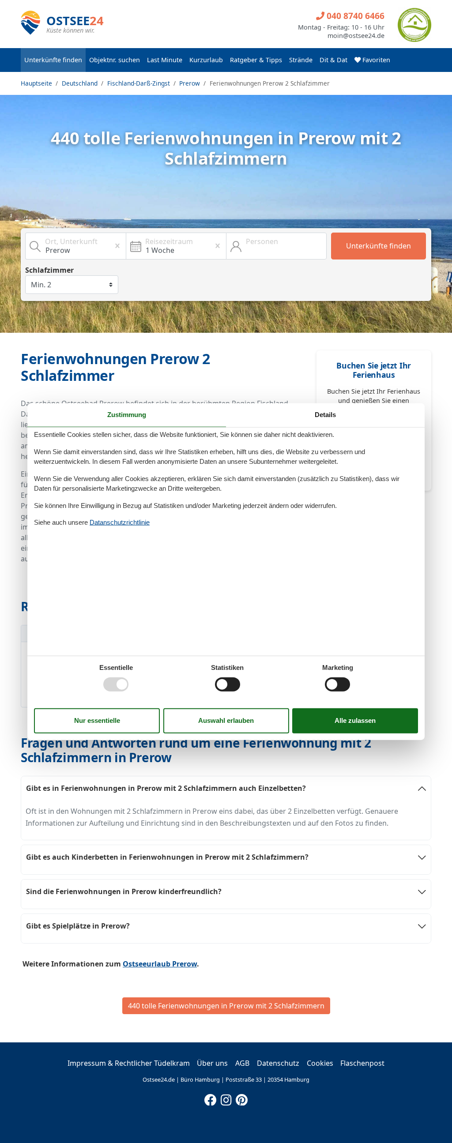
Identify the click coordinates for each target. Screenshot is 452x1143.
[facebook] (210, 1097)
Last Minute (164, 60)
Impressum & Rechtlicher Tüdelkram (129, 1063)
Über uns (212, 1063)
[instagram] (226, 1097)
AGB (242, 1063)
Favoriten (375, 60)
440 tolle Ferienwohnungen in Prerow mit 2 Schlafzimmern (226, 1006)
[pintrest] (241, 1097)
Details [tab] (325, 414)
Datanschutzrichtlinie (120, 522)
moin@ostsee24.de (356, 35)
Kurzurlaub (206, 60)
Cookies (320, 1063)
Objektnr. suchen (114, 60)
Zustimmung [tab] (126, 414)
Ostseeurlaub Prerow (160, 964)
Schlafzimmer (49, 270)
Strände (301, 60)
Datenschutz (278, 1063)
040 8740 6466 (354, 16)
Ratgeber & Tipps (256, 60)
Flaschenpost (362, 1063)
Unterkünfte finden (53, 60)
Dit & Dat (333, 60)
